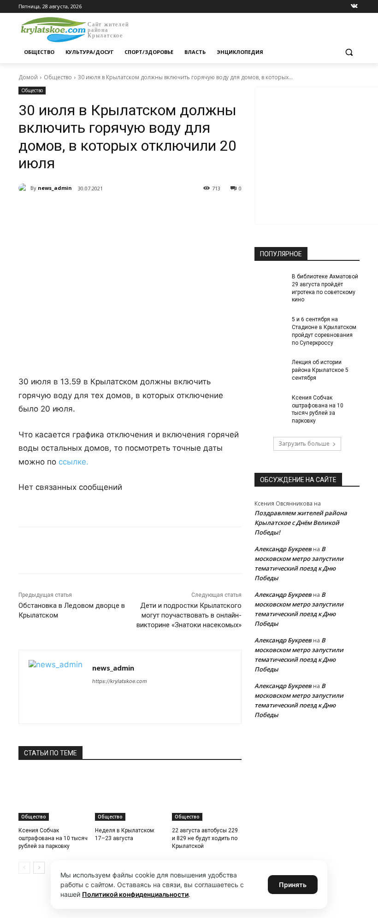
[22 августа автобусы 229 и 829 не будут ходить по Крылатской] (207, 796)
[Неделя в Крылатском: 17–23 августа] (130, 796)
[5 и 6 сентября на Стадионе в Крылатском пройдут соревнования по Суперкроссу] (270, 327)
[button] (349, 52)
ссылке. (74, 461)
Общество (58, 77)
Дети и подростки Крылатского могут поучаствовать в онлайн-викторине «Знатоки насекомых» (189, 615)
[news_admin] (24, 188)
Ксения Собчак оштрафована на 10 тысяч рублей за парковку (53, 838)
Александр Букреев (283, 549)
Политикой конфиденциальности (135, 894)
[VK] (103, 212)
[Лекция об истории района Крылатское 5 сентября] (270, 370)
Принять (293, 885)
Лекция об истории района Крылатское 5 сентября (320, 370)
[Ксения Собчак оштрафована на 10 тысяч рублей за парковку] (53, 796)
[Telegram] (124, 212)
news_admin (55, 187)
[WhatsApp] (145, 212)
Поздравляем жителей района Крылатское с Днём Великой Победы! (300, 522)
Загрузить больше (304, 443)
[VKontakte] (354, 6)
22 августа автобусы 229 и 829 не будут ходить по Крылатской (205, 838)
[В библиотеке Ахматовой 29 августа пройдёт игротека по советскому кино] (270, 284)
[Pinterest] (167, 212)
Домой (28, 77)
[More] (188, 212)
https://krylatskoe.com (119, 681)
